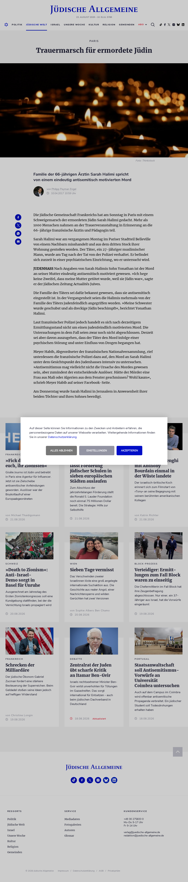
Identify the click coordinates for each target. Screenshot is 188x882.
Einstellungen (96, 450)
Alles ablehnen (61, 450)
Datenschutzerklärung (62, 437)
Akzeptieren (129, 450)
